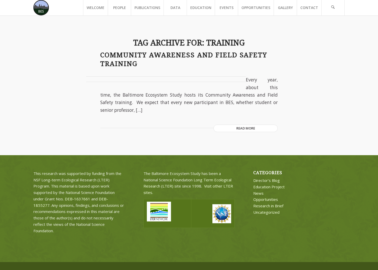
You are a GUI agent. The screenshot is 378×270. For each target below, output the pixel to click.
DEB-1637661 (77, 198)
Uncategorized (266, 212)
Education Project (269, 186)
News (258, 193)
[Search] (333, 7)
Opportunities (265, 199)
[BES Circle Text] (41, 7)
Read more (245, 128)
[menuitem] (95, 7)
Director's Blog (266, 180)
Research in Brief (268, 205)
